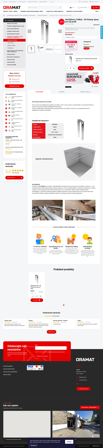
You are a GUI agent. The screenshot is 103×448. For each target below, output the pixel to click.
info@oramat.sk (82, 377)
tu (59, 442)
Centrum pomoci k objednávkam (10, 371)
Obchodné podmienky (32, 1)
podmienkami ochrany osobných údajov (56, 351)
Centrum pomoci (22, 1)
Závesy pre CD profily (12, 40)
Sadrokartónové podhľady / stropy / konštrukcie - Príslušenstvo (15, 37)
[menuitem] (11, 11)
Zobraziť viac (51, 332)
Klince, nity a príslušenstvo (13, 28)
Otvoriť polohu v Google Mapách (88, 407)
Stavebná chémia (11, 54)
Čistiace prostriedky (11, 64)
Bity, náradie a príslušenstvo (13, 57)
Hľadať (60, 7)
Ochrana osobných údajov (9, 368)
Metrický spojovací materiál (13, 33)
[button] (64, 305)
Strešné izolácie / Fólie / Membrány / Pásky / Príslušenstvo (15, 51)
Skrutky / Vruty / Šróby (12, 23)
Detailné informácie (69, 32)
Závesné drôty (10, 42)
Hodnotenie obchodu (51, 313)
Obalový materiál (11, 59)
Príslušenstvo (10, 48)
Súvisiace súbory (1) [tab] (85, 91)
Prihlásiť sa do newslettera (42, 356)
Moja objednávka (43, 1)
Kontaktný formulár (14, 86)
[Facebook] (77, 384)
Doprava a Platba (7, 374)
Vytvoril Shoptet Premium (83, 446)
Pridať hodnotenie (11, 177)
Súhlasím (69, 441)
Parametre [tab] (61, 91)
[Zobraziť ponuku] (82, 78)
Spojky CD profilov (11, 45)
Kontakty (5, 1)
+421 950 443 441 (83, 380)
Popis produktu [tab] (39, 91)
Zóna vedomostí (12, 1)
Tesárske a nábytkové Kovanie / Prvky (15, 26)
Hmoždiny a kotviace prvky (13, 31)
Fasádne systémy (11, 62)
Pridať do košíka (84, 68)
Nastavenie (34, 445)
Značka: (95, 28)
